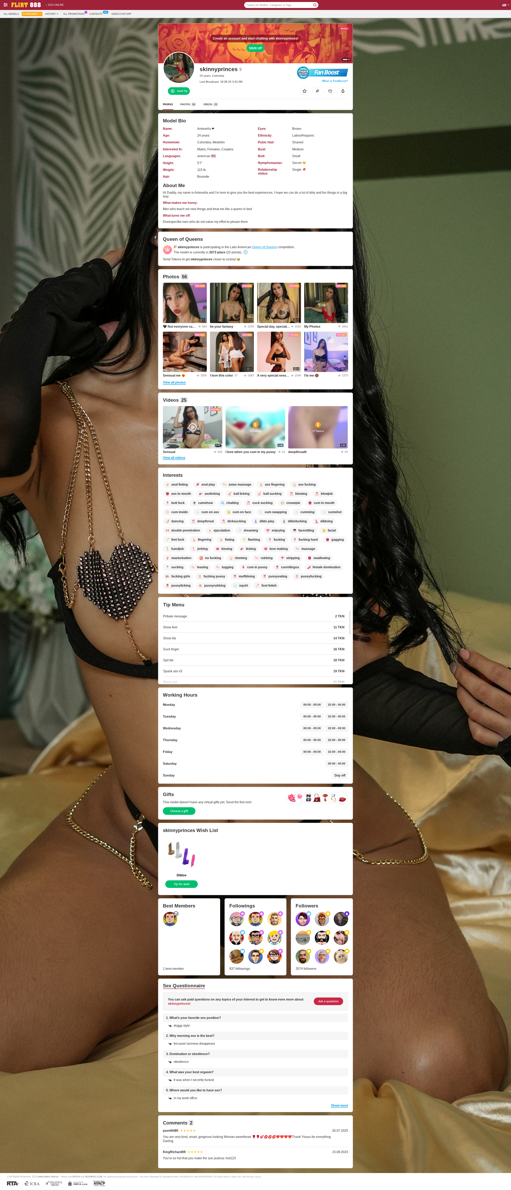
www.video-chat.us (48, 1176)
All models (11, 14)
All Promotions (73, 14)
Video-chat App (121, 14)
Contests (95, 14)
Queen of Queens (264, 247)
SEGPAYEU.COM (93, 1176)
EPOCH (76, 1176)
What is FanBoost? (335, 80)
